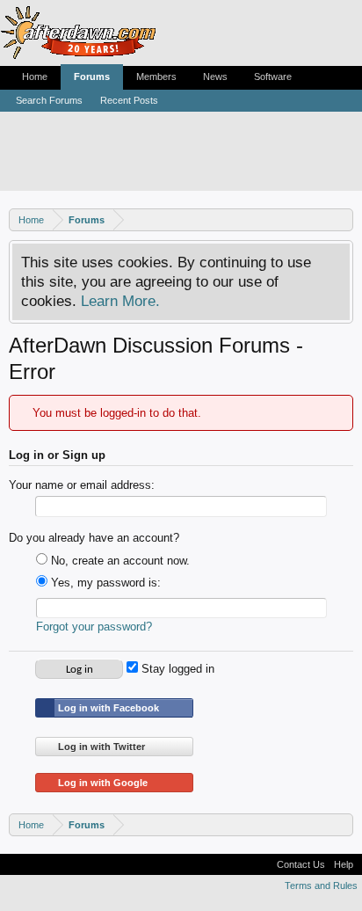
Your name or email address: (82, 485)
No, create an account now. (118, 560)
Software (273, 76)
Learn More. (120, 301)
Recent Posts (129, 100)
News (215, 76)
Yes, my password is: (104, 582)
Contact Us (301, 864)
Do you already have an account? (94, 537)
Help (343, 864)
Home (34, 76)
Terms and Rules (321, 885)
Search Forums (49, 100)
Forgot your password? (94, 626)
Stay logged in (176, 668)
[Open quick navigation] (342, 219)
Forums (92, 76)
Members (156, 76)
